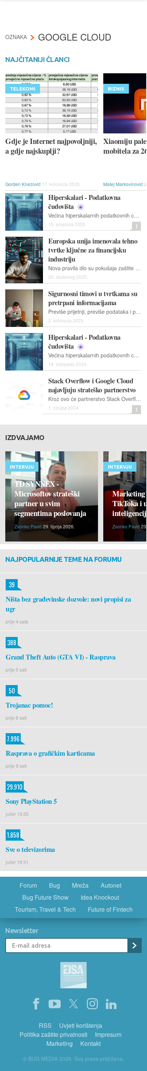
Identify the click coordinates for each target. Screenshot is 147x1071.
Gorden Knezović (23, 184)
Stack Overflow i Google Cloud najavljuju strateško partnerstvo (92, 385)
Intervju (22, 466)
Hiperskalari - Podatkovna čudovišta (84, 201)
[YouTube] (54, 1004)
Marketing (59, 1043)
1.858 (12, 835)
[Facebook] (36, 1004)
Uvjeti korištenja (80, 1025)
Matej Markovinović (123, 184)
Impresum (108, 1034)
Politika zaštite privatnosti (53, 1034)
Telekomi (22, 88)
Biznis (116, 88)
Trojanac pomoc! (29, 705)
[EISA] (73, 976)
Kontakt (90, 1043)
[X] (73, 1004)
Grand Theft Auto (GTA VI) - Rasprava (61, 657)
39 (10, 584)
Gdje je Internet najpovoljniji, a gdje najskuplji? (51, 146)
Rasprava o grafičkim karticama (50, 753)
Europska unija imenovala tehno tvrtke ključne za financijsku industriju (93, 250)
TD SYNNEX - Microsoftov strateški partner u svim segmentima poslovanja (50, 498)
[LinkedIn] (111, 1004)
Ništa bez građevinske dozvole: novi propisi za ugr (68, 604)
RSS (45, 1025)
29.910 (14, 786)
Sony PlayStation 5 (31, 801)
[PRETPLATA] (134, 945)
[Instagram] (92, 1004)
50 (10, 690)
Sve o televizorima (30, 849)
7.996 (13, 738)
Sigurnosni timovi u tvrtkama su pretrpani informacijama (92, 298)
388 (11, 642)
